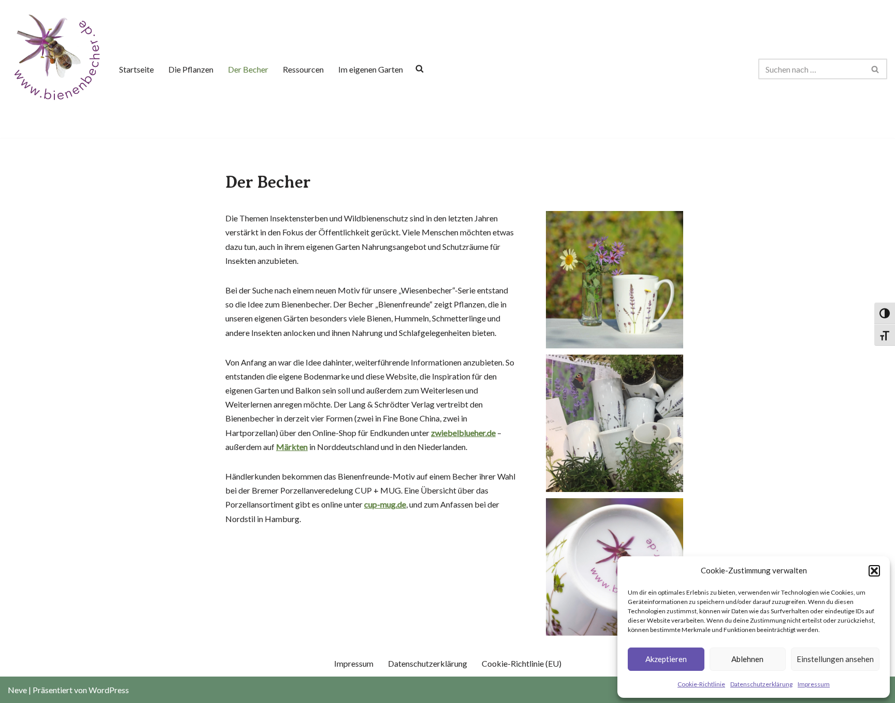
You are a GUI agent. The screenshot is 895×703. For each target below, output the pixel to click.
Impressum (814, 684)
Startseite (136, 69)
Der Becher (248, 69)
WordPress (109, 690)
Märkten (292, 447)
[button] (874, 571)
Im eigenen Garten (370, 69)
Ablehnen (747, 659)
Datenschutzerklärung (761, 684)
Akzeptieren (666, 659)
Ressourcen (303, 69)
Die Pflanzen (190, 69)
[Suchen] (875, 69)
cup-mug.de (385, 504)
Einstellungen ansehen (835, 659)
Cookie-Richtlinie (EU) (521, 663)
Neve (17, 690)
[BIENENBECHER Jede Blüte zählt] (55, 56)
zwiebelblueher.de (463, 433)
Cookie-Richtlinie (701, 684)
